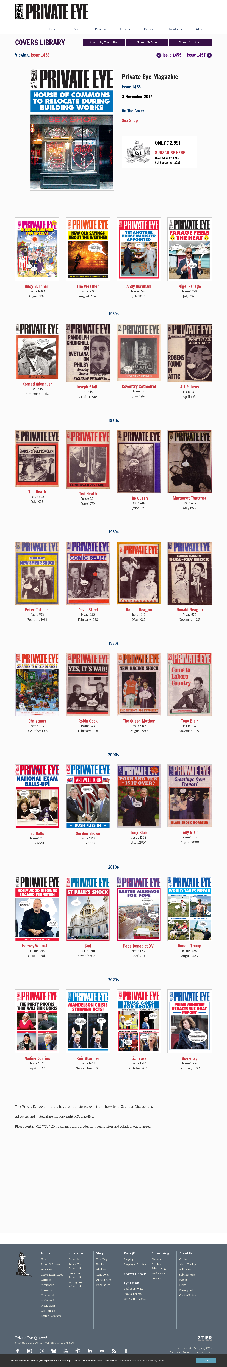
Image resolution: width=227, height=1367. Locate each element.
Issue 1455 (171, 55)
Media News (48, 1305)
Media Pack (158, 1273)
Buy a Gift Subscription (76, 1275)
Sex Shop (130, 120)
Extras (148, 29)
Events (183, 1279)
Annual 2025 (103, 1279)
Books (100, 1264)
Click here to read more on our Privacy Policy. (141, 1360)
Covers (125, 29)
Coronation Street (52, 1274)
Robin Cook (88, 721)
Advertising (160, 1253)
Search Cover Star (104, 42)
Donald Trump (189, 946)
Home (27, 29)
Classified (157, 1259)
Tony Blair (189, 721)
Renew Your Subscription (76, 1266)
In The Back (48, 1300)
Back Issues (103, 1285)
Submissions (187, 1274)
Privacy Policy (187, 1290)
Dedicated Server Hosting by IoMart (191, 1352)
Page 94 (101, 29)
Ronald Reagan (139, 610)
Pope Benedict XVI (139, 946)
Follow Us (185, 1269)
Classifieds (174, 29)
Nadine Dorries (37, 1058)
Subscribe (53, 29)
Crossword (47, 1295)
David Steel (88, 610)
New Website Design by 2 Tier (195, 1348)
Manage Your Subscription (77, 1284)
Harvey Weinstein (37, 946)
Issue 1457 (196, 55)
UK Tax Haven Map (135, 1299)
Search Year (147, 42)
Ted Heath (37, 492)
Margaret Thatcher (190, 498)
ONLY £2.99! (167, 143)
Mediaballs (47, 1285)
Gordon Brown (88, 833)
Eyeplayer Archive (135, 1264)
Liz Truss (138, 1058)
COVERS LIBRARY (40, 42)
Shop (77, 29)
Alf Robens (189, 387)
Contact (156, 1278)
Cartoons (46, 1279)
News (44, 1259)
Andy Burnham (37, 286)
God (88, 946)
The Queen (139, 498)
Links (182, 1285)
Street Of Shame (50, 1264)
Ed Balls (37, 833)
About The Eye (187, 1264)
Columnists (48, 1310)
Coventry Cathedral (139, 386)
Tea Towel (102, 1274)
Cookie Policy (187, 1295)
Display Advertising (159, 1266)
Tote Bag (101, 1259)
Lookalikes (47, 1290)
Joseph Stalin (87, 387)
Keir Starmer (87, 1058)
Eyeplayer (130, 1259)
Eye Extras (132, 1283)
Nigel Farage (189, 286)
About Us (185, 1253)
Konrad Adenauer (37, 384)
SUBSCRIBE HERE (170, 153)
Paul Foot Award (133, 1288)
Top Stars (190, 42)
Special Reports (133, 1294)
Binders (101, 1269)
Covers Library (135, 1274)
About (200, 29)
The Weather (88, 286)
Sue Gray (189, 1058)
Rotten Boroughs (51, 1316)
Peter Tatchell (37, 610)
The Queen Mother (139, 721)
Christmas (37, 721)
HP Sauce (46, 1269)
